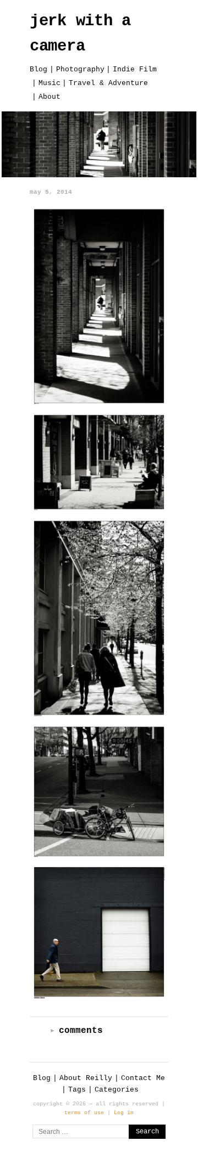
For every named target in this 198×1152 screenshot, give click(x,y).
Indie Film (135, 69)
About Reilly (85, 1078)
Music (49, 83)
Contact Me (143, 1078)
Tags (77, 1090)
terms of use (84, 1112)
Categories (117, 1090)
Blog (38, 69)
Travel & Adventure (108, 83)
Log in (124, 1112)
